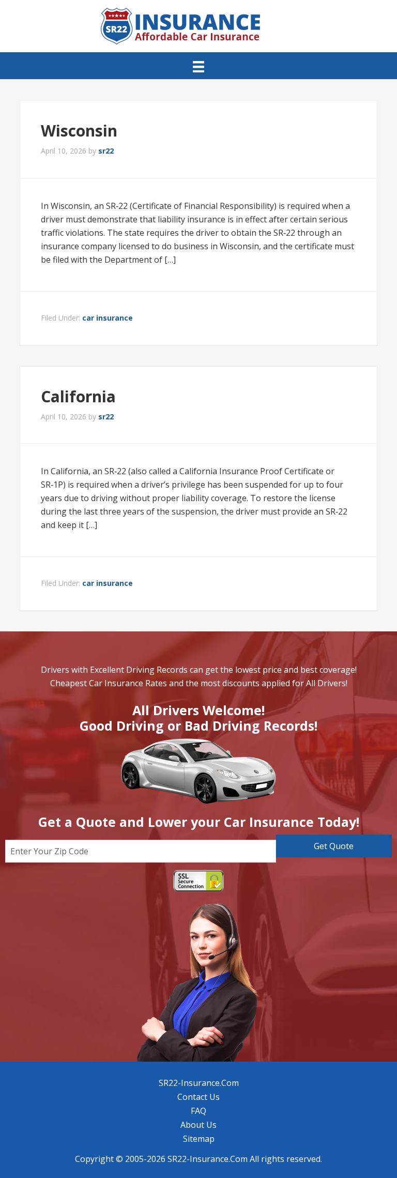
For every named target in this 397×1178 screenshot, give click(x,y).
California (78, 396)
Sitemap (199, 1138)
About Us (198, 1124)
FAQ (198, 1110)
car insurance (107, 318)
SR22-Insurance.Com (199, 1083)
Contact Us (198, 1097)
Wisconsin (79, 130)
